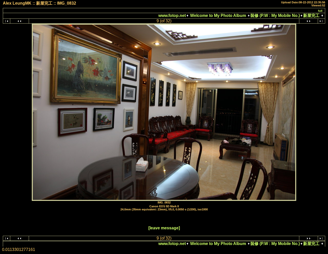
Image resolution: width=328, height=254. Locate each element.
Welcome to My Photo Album (218, 15)
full (320, 10)
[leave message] (164, 228)
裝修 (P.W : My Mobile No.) (275, 15)
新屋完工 (311, 15)
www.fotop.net (172, 15)
